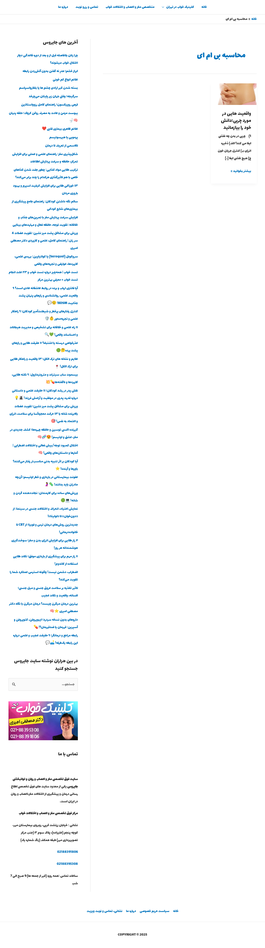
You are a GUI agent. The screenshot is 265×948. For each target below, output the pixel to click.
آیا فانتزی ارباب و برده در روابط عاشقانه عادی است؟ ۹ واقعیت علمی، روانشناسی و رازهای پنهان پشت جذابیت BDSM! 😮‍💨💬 (45, 295)
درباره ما (63, 7)
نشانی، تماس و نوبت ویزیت (104, 911)
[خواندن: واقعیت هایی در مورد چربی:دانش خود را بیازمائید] (234, 94)
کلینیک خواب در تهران (180, 7)
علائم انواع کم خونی (65, 80)
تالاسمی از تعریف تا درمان (61, 146)
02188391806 (67, 852)
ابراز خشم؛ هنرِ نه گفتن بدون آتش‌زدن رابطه (50, 71)
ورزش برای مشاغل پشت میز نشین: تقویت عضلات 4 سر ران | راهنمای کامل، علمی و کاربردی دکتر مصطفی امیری (44, 240)
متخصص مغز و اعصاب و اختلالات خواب (130, 7)
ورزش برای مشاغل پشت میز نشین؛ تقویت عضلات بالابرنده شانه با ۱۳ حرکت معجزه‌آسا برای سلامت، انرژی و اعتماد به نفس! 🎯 (44, 414)
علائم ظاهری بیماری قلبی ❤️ (60, 129)
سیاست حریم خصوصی (154, 911)
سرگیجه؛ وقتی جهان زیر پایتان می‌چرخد (53, 97)
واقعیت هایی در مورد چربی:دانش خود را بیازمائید (236, 121)
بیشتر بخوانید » (241, 171)
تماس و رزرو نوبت (87, 7)
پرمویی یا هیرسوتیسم (63, 138)
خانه (204, 7)
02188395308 (67, 864)
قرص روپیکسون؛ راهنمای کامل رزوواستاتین (49, 105)
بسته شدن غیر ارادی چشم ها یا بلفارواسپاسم (48, 88)
